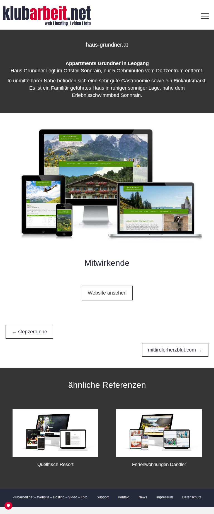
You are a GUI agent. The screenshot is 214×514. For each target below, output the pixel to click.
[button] (107, 293)
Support (103, 497)
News (142, 497)
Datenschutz (191, 497)
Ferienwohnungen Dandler (159, 464)
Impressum (164, 497)
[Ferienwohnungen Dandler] (159, 433)
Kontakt (123, 497)
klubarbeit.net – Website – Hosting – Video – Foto (50, 497)
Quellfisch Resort (55, 464)
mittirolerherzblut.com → (175, 350)
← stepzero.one (29, 331)
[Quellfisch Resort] (55, 433)
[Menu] (204, 16)
